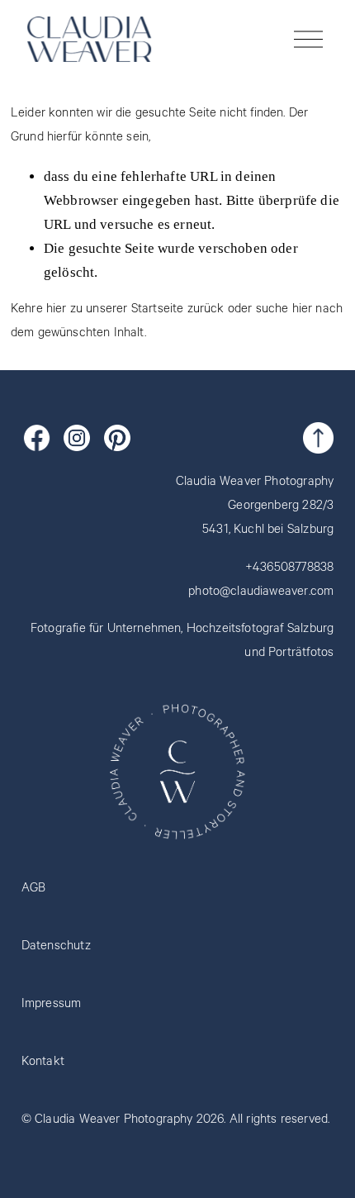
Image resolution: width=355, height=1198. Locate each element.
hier (56, 310)
